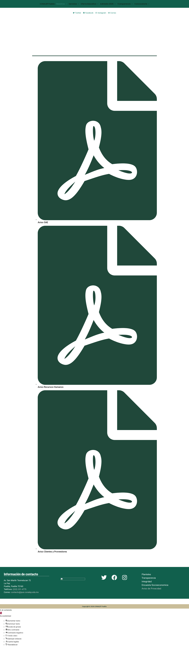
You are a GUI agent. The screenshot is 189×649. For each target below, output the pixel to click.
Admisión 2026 (106, 4)
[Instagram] (124, 577)
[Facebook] (114, 577)
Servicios (73, 4)
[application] (66, 4)
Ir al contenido (6, 610)
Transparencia (124, 4)
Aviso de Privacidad (151, 588)
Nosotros (60, 4)
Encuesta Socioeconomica (155, 585)
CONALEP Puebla (47, 4)
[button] (1, 613)
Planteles (146, 574)
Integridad (147, 581)
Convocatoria (140, 4)
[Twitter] (104, 577)
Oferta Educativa (88, 4)
